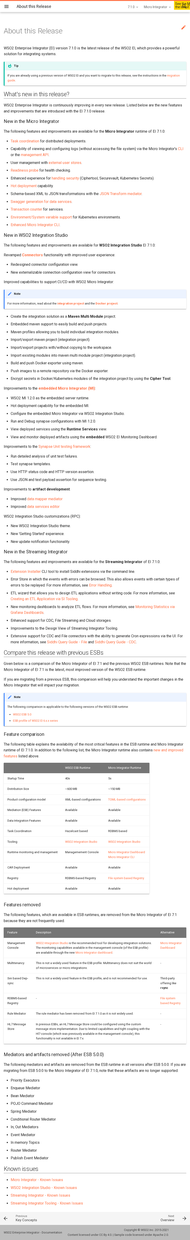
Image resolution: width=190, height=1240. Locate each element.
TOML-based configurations (127, 799)
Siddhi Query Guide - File (67, 642)
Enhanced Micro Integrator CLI (35, 225)
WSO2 (145, 1230)
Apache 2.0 (160, 1235)
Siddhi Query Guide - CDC (115, 642)
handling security (65, 178)
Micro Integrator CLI (121, 857)
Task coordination (25, 141)
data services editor (43, 506)
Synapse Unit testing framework (64, 446)
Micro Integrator (155, 7)
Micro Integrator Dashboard (126, 852)
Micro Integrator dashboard (94, 952)
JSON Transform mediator (121, 194)
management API (35, 155)
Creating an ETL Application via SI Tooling (44, 599)
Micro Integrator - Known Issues (37, 1180)
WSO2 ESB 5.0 (22, 714)
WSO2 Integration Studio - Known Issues (44, 1188)
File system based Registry (126, 878)
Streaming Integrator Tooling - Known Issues (47, 1203)
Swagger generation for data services (41, 201)
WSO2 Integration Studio (81, 841)
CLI (181, 149)
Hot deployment (24, 186)
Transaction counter (26, 209)
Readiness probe (24, 170)
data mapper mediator (45, 499)
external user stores (65, 162)
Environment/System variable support (41, 217)
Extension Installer (26, 571)
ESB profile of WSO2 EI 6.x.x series (35, 720)
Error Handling (100, 585)
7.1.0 (131, 7)
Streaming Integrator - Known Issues (40, 1195)
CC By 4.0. (105, 1235)
